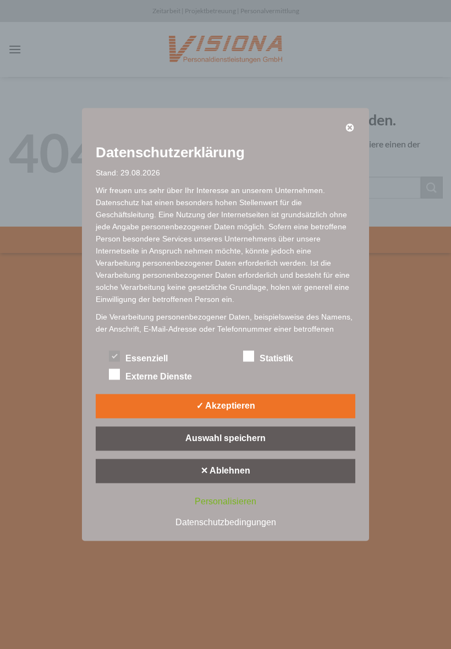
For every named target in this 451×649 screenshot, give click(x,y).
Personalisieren (225, 501)
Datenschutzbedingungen (225, 522)
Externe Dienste (158, 376)
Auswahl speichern (225, 438)
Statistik (276, 358)
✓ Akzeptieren (225, 405)
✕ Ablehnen (225, 470)
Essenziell (146, 358)
